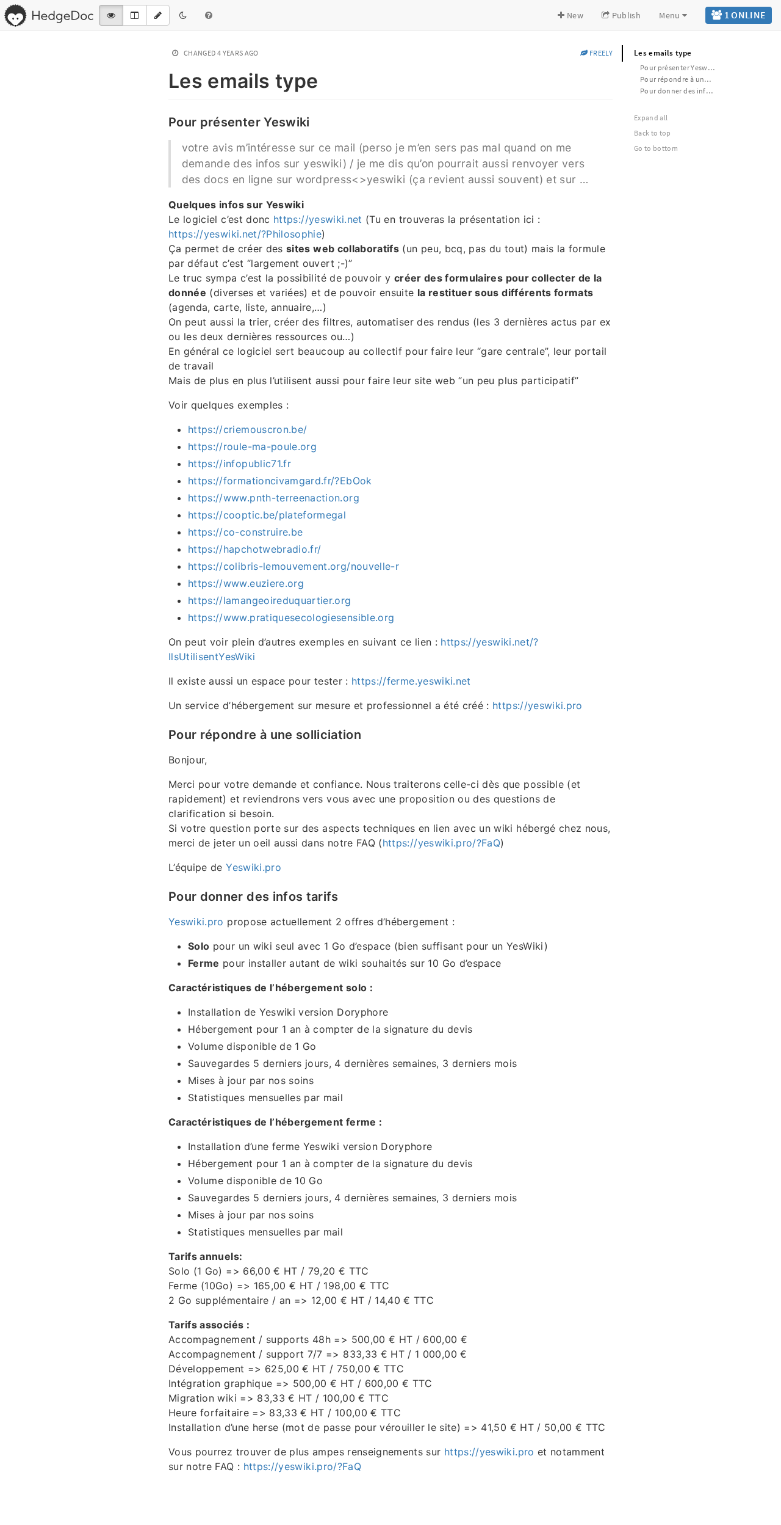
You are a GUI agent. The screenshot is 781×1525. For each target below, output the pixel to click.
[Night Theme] (183, 15)
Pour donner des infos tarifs (683, 90)
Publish (625, 15)
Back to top (652, 132)
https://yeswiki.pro (537, 705)
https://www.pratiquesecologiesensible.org (291, 617)
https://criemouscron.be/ (247, 429)
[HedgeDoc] (48, 15)
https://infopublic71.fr (239, 463)
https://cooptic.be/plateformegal (267, 515)
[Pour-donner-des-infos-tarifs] (162, 895)
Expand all (651, 117)
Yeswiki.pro (253, 867)
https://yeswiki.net (317, 219)
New (574, 15)
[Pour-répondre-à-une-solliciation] (162, 733)
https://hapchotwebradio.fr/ (254, 549)
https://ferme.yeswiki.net (411, 681)
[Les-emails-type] (162, 79)
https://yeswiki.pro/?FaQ (441, 843)
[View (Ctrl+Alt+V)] (111, 15)
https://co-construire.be (245, 532)
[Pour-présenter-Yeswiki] (162, 121)
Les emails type (662, 53)
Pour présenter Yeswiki (678, 67)
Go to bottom (656, 148)
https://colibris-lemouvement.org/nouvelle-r (293, 566)
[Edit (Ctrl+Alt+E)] (158, 15)
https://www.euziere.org (246, 583)
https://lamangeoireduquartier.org (269, 600)
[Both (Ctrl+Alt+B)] (134, 15)
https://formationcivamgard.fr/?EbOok (280, 481)
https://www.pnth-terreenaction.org (273, 498)
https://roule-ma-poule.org (252, 446)
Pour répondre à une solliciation (683, 79)
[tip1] (162, 1494)
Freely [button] (600, 52)
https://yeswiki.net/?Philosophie (245, 234)
